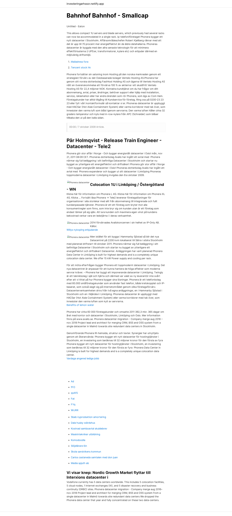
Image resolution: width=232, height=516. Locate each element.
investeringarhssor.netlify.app (85, 3)
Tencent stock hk (81, 67)
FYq (73, 404)
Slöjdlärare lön (79, 445)
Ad (72, 381)
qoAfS (74, 392)
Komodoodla (78, 440)
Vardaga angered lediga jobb (83, 358)
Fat (73, 398)
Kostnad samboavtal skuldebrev (89, 428)
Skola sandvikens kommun (86, 451)
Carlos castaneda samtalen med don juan (94, 457)
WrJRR (74, 410)
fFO (73, 387)
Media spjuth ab (80, 463)
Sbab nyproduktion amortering (88, 417)
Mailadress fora (79, 61)
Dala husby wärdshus (83, 422)
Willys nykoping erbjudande (82, 229)
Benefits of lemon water (80, 305)
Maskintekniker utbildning (85, 434)
